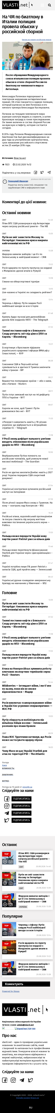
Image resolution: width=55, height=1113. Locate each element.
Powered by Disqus (10, 991)
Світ (4, 220)
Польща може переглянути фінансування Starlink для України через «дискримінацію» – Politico (27, 553)
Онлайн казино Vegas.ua (27, 1098)
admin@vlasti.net (25, 1025)
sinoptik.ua (27, 787)
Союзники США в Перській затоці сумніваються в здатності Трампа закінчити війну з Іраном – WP (26, 367)
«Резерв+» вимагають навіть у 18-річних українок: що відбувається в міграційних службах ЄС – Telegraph (24, 425)
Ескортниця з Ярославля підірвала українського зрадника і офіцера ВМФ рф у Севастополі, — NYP (25, 350)
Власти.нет (20, 158)
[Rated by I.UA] (8, 1028)
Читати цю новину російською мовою (36, 40)
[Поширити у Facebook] (35, 173)
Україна (6, 251)
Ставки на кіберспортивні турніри (20, 281)
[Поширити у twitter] (42, 173)
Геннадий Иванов (18, 181)
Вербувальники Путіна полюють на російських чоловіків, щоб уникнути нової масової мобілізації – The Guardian (25, 458)
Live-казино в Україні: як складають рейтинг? (27, 292)
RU (30, 1107)
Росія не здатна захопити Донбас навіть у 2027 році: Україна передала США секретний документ (27, 475)
